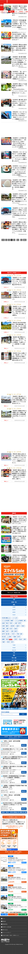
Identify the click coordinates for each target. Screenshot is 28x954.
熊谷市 (16, 628)
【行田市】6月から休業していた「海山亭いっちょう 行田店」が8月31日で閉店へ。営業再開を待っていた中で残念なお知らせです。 (19, 357)
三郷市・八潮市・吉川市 (7, 628)
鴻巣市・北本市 (5, 631)
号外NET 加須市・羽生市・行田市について (10, 935)
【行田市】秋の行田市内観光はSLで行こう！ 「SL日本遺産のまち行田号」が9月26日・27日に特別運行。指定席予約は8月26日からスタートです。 (19, 558)
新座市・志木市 (17, 636)
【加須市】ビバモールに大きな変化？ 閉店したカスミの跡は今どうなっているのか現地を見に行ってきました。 (19, 295)
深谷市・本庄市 (10, 642)
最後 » (24, 239)
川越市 (3, 642)
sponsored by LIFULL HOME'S (14, 853)
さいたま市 (15, 617)
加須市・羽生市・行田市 (7, 623)
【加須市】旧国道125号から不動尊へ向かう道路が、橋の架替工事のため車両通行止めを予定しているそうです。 (19, 414)
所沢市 (15, 639)
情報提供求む (5, 924)
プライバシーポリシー (6, 932)
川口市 (13, 633)
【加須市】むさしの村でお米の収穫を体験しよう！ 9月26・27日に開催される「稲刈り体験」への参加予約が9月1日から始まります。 (19, 530)
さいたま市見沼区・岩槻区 (7, 620)
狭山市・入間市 (22, 639)
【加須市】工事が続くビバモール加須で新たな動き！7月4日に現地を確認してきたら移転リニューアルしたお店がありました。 (19, 400)
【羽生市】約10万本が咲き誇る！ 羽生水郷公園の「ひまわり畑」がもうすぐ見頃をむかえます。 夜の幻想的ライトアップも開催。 (19, 326)
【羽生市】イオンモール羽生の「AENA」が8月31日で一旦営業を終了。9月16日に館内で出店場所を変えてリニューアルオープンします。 (19, 520)
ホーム (3, 918)
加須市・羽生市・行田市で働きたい (13, 736)
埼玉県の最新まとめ (6, 617)
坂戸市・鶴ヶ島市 (6, 633)
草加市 (23, 626)
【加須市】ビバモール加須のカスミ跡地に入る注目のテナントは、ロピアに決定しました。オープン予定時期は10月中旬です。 (19, 281)
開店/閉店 (21, 11)
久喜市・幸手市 (18, 623)
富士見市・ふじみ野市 (6, 636)
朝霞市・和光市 (7, 639)
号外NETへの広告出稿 (6, 926)
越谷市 (18, 626)
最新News (11, 11)
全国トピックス (4, 11)
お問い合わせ (5, 929)
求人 (16, 11)
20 (17, 239)
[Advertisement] (14, 129)
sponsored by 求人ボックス (14, 738)
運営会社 (4, 921)
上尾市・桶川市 (14, 631)
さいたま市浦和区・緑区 (20, 620)
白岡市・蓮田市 (5, 626)
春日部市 (13, 626)
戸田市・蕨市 (19, 633)
